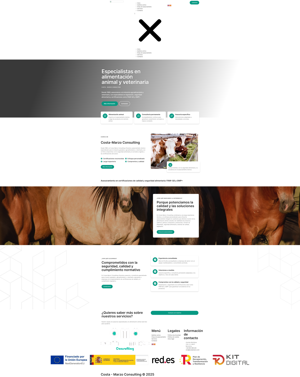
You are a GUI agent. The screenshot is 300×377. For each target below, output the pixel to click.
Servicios (140, 8)
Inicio (138, 3)
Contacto (140, 10)
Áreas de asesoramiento (144, 7)
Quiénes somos (141, 5)
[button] (150, 30)
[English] (168, 5)
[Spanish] (170, 5)
